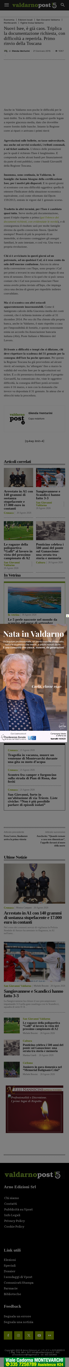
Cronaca (9, 513)
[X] (28, 453)
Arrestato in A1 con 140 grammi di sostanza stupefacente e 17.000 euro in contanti (18, 499)
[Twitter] (29, 1335)
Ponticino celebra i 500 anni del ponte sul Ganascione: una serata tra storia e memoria (50, 551)
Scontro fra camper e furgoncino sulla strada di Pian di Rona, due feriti (32, 778)
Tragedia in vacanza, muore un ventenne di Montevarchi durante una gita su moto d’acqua (33, 758)
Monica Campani (24, 907)
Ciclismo (28, 1063)
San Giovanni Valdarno (48, 20)
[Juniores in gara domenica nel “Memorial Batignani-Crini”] (12, 1070)
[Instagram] (18, 1335)
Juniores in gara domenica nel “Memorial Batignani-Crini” (42, 1068)
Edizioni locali (25, 20)
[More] (64, 453)
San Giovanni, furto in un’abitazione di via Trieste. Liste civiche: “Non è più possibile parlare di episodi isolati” (33, 800)
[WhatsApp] (55, 453)
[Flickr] (49, 1335)
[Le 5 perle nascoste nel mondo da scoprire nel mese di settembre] (34, 600)
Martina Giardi (29, 1055)
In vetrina (13, 615)
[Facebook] (20, 453)
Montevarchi (10, 23)
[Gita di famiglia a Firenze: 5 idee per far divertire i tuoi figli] (34, 643)
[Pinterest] (37, 453)
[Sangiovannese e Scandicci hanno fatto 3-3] (50, 477)
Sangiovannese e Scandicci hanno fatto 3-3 (48, 494)
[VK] (46, 453)
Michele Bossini (41, 985)
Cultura (40, 562)
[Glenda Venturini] (6, 51)
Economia (9, 20)
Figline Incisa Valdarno (32, 23)
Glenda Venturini (21, 51)
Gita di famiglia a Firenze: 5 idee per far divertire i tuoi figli (32, 664)
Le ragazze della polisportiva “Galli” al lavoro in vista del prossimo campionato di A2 (18, 551)
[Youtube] (39, 1335)
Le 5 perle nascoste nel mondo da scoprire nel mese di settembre (32, 621)
